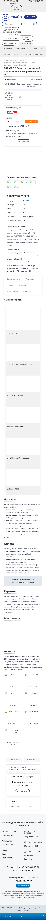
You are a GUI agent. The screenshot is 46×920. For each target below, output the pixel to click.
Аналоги (27, 291)
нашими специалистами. (13, 670)
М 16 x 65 (15, 760)
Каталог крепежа (9, 832)
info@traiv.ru (26, 870)
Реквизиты (28, 855)
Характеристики (14, 279)
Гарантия (5, 850)
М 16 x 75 (31, 760)
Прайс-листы (7, 835)
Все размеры (12, 291)
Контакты (28, 859)
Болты (33, 63)
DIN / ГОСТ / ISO (8, 845)
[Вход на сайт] (6, 10)
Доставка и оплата (32, 852)
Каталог (22, 60)
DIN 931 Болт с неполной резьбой (15, 65)
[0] (34, 23)
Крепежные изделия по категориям (15, 63)
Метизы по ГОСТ (31, 846)
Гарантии (22, 285)
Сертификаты (7, 858)
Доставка (30, 279)
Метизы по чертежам (33, 842)
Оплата (10, 285)
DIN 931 (26, 201)
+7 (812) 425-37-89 (30, 867)
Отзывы (5, 854)
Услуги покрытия (31, 837)
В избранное (10, 79)
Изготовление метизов (30, 832)
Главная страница (10, 60)
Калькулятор (7, 841)
